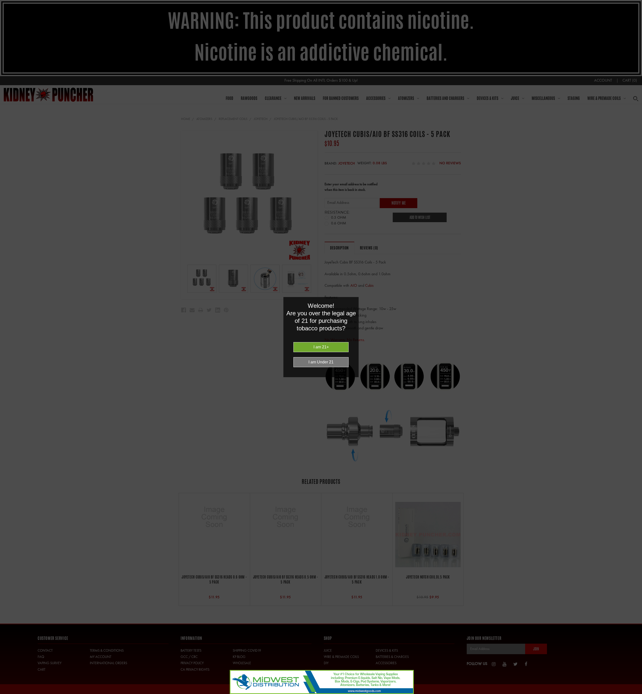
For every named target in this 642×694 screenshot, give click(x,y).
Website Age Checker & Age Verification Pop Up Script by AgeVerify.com (635, 692)
